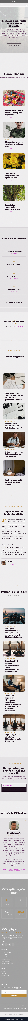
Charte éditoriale (5, 975)
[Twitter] (6, 944)
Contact (3, 978)
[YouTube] (9, 944)
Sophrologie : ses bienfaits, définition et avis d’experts (13, 738)
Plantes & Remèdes (6, 952)
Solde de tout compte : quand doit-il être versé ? (13, 426)
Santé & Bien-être (5, 957)
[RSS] (13, 944)
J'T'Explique (9, 929)
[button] (26, 5)
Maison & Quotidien (6, 961)
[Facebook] (2, 944)
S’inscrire (14, 789)
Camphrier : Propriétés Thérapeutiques (12, 207)
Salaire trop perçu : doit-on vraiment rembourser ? (14, 454)
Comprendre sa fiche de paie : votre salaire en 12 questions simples (14, 396)
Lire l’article (14, 45)
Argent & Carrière (6, 954)
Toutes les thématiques (7, 963)
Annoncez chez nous (6, 980)
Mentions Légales (9, 1019)
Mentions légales (8, 1008)
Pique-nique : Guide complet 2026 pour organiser (14, 112)
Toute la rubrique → (14, 360)
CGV (17, 1019)
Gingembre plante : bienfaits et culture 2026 (14, 144)
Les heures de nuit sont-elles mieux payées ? (13, 482)
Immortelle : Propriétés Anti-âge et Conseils (12, 175)
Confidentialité (16, 1008)
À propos (3, 971)
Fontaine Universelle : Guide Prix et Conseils (14, 23)
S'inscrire (14, 995)
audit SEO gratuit (19, 1014)
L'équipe (3, 973)
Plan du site (24, 1008)
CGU (21, 1019)
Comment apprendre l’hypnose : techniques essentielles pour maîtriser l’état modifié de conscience (13, 703)
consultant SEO (11, 1014)
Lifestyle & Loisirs (5, 959)
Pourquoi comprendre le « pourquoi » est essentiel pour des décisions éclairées (13, 632)
